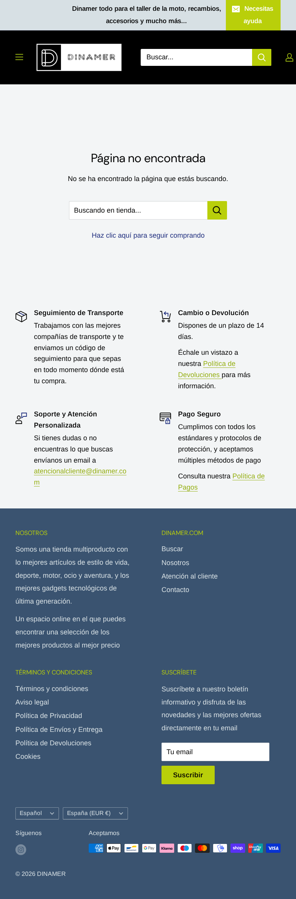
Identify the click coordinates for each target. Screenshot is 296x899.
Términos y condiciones (51, 689)
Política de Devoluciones (53, 743)
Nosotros (175, 563)
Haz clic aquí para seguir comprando (148, 235)
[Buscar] (261, 57)
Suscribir (188, 775)
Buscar (172, 549)
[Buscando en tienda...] (217, 210)
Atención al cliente (189, 576)
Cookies (27, 756)
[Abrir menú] (19, 57)
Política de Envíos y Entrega (59, 729)
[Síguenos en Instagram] (20, 849)
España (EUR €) (89, 813)
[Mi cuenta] (289, 57)
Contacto (175, 590)
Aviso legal (32, 702)
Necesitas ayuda (258, 15)
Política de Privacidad (48, 716)
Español (31, 813)
